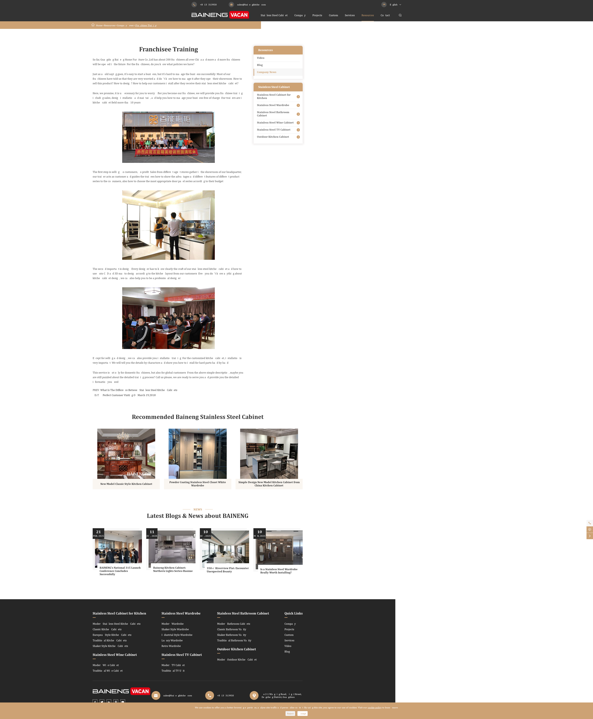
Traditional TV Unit (173, 670)
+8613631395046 (209, 4)
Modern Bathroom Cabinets (233, 623)
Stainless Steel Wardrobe (273, 105)
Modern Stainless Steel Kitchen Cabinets (117, 623)
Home (99, 25)
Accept (302, 713)
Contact (385, 15)
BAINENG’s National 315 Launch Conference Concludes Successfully (120, 571)
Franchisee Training (145, 25)
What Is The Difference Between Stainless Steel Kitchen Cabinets (138, 390)
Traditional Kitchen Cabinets (110, 640)
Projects (317, 15)
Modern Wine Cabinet (106, 665)
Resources (368, 15)
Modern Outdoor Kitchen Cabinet (237, 659)
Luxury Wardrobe (172, 640)
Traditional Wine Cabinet (108, 670)
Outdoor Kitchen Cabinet (273, 137)
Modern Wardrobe (173, 623)
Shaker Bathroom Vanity (231, 634)
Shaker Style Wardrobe (175, 629)
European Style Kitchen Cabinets (112, 634)
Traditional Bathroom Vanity (234, 640)
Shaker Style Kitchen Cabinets (110, 646)
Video (260, 58)
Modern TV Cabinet (173, 665)
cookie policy (375, 707)
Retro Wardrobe (171, 646)
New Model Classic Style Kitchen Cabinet (126, 484)
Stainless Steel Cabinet (274, 15)
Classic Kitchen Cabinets (107, 629)
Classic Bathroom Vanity (231, 629)
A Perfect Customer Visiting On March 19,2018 (128, 395)
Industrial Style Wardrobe (177, 634)
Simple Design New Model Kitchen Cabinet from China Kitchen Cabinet (269, 484)
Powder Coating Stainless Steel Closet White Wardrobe (197, 484)
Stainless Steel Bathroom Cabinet (273, 114)
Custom (333, 15)
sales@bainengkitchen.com (251, 4)
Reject (290, 713)
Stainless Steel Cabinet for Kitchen (274, 97)
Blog (260, 65)
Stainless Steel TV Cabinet (273, 129)
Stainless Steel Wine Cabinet (275, 122)
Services (350, 15)
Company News (125, 25)
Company (300, 15)
